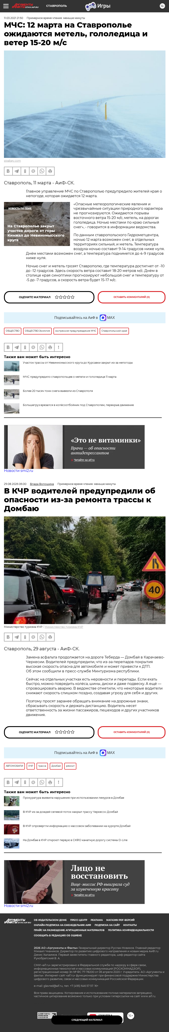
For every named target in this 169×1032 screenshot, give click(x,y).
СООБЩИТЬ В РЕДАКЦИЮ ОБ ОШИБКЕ (58, 935)
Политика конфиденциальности (131, 930)
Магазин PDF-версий (120, 920)
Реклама (97, 920)
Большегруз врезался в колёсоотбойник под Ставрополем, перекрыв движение (78, 405)
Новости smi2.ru (18, 471)
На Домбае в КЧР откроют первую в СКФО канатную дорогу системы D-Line (75, 840)
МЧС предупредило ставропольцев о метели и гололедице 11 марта (69, 376)
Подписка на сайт (107, 925)
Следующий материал (87, 1020)
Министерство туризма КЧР (64, 626)
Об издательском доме (50, 920)
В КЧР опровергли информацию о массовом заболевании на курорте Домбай (76, 826)
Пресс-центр (78, 920)
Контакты (130, 925)
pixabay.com (12, 160)
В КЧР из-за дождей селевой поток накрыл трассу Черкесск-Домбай (70, 811)
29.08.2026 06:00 (15, 484)
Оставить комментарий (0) (132, 297)
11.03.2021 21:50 (13, 18)
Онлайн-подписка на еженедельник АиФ (62, 925)
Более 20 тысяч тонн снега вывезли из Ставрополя (58, 391)
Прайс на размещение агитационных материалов (69, 930)
